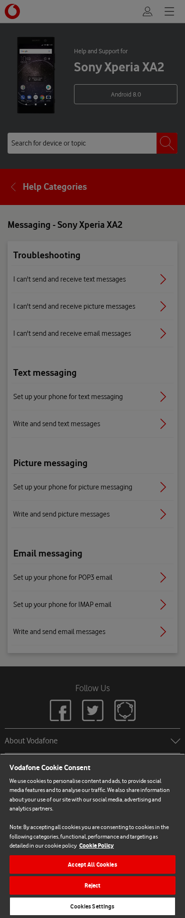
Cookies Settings (92, 906)
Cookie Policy (96, 845)
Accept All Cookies (92, 864)
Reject (92, 885)
